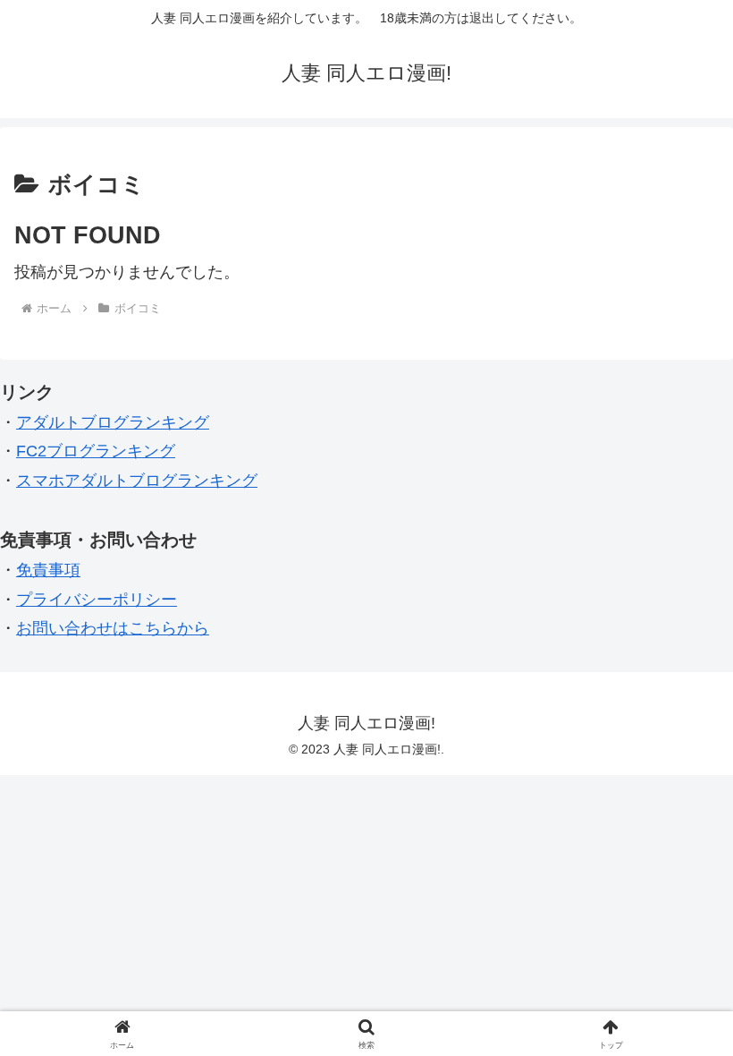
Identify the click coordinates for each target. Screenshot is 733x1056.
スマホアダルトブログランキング (136, 481)
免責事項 (48, 570)
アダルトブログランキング (112, 422)
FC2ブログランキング (95, 451)
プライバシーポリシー (96, 600)
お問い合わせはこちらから (112, 628)
